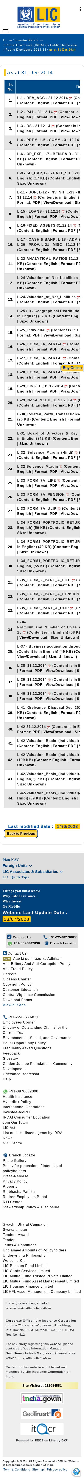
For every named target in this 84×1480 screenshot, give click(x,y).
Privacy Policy (15, 1181)
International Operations (24, 1107)
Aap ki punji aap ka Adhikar (37, 958)
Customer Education (20, 989)
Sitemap (38, 1469)
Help (7, 1079)
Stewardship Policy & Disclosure (31, 1207)
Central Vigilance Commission (29, 995)
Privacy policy (57, 1469)
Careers (10, 974)
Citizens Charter (17, 979)
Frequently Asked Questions (27, 1048)
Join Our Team (15, 1122)
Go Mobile (11, 906)
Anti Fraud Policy (18, 969)
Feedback (11, 1053)
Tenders (10, 1240)
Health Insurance (17, 1096)
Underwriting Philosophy (24, 1255)
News (7, 1138)
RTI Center (12, 1202)
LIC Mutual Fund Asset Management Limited (41, 1281)
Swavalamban (15, 1229)
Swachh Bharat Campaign (25, 1224)
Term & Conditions (16, 1469)
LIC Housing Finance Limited (28, 1286)
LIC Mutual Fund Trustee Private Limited (38, 1276)
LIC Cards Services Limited (26, 1271)
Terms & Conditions (20, 1245)
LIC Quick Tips (16, 877)
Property (10, 1186)
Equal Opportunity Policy (24, 1043)
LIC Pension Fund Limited (25, 1266)
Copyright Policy (17, 984)
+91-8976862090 (26, 943)
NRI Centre (12, 1143)
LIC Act (9, 1127)
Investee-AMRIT (17, 1112)
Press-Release (15, 1176)
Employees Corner (19, 1022)
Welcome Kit (14, 1260)
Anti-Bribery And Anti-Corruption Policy (36, 964)
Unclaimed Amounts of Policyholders (34, 1250)
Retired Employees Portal (25, 1197)
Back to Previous (21, 833)
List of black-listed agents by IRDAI (33, 1133)
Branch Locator (62, 943)
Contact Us (21, 937)
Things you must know (21, 891)
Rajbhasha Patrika (19, 1191)
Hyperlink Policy (17, 1102)
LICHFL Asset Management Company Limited (42, 1291)
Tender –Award (16, 1235)
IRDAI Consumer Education (26, 1117)
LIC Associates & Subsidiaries (31, 871)
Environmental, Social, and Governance (37, 1038)
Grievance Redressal (21, 1074)
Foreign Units (16, 865)
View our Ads (14, 1005)
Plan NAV (11, 860)
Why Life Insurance (19, 896)
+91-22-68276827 (62, 937)
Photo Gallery (14, 1160)
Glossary (10, 1058)
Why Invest (12, 901)
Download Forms (17, 1000)
